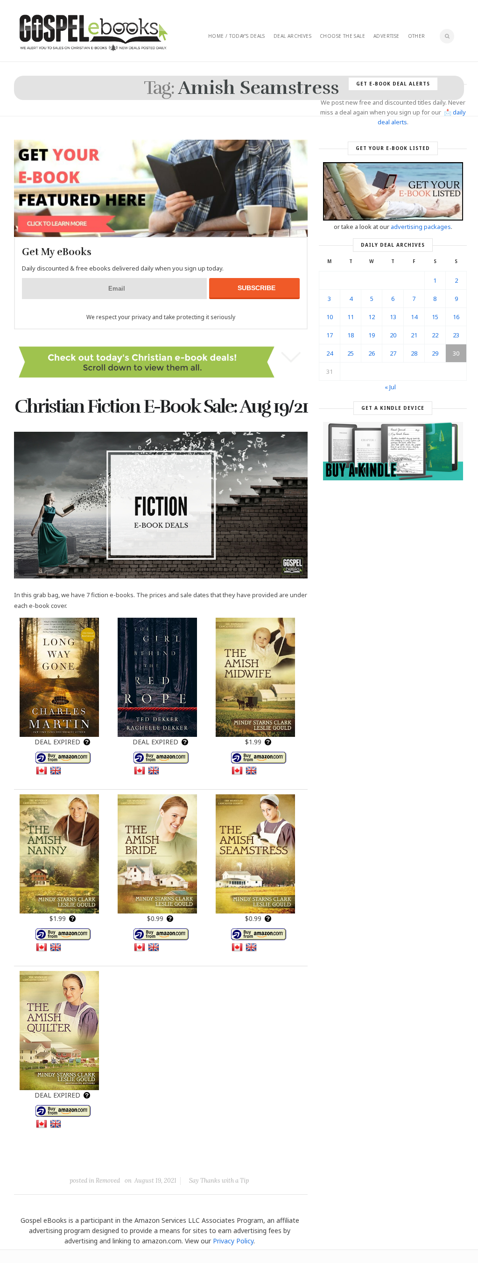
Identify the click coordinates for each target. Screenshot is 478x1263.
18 (350, 335)
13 (393, 317)
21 (414, 335)
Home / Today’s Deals (236, 36)
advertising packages (421, 226)
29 (435, 353)
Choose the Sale (342, 36)
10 (329, 317)
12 (371, 317)
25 (350, 353)
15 (435, 317)
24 (329, 353)
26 (371, 353)
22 (435, 335)
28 (414, 353)
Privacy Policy (233, 1240)
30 (456, 353)
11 (350, 317)
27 (393, 353)
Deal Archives (292, 36)
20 (393, 335)
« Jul (390, 387)
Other (416, 36)
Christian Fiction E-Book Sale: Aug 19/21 (161, 406)
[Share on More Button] (226, 1159)
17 (329, 335)
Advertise (386, 36)
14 (414, 317)
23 (456, 335)
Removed (108, 1181)
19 (371, 335)
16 (456, 317)
